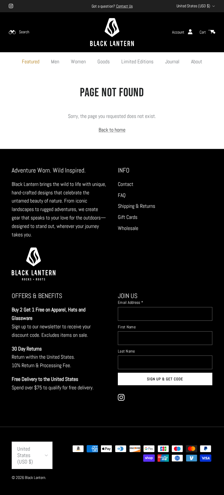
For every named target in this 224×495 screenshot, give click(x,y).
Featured (30, 61)
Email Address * (130, 302)
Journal (172, 61)
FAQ (122, 195)
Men (55, 61)
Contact (125, 184)
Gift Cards (127, 217)
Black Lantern (35, 477)
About (196, 61)
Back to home (112, 129)
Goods (103, 61)
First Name (127, 327)
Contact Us (124, 6)
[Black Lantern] (112, 32)
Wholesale (128, 228)
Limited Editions (137, 61)
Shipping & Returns (136, 206)
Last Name (126, 351)
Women (78, 61)
